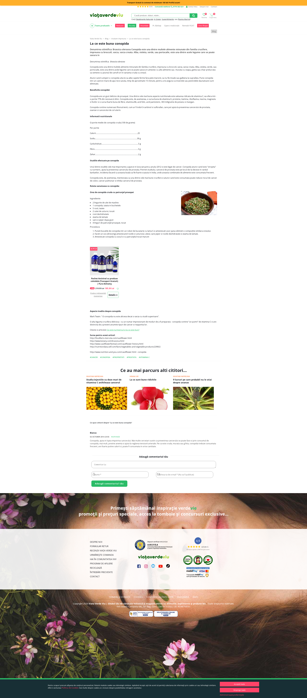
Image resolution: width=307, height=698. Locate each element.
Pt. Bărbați (157, 25)
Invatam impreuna (94, 376)
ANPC (195, 597)
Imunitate (144, 25)
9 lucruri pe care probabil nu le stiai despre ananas (192, 381)
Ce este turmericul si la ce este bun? (122, 330)
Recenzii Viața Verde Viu (103, 550)
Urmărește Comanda (102, 554)
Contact (214, 7)
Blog (214, 31)
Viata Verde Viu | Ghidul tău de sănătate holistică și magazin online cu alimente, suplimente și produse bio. (147, 603)
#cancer (94, 357)
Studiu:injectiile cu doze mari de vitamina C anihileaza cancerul (103, 381)
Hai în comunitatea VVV (103, 559)
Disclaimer (183, 597)
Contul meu (192, 7)
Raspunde (115, 437)
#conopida (105, 357)
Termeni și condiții (119, 597)
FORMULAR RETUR (99, 546)
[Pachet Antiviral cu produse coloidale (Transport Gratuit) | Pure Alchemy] (104, 261)
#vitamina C (144, 357)
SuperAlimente (168, 19)
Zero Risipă (203, 25)
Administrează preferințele (232, 695)
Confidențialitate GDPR (159, 597)
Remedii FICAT (188, 25)
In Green (157, 19)
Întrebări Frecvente (101, 572)
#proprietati (118, 357)
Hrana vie (134, 376)
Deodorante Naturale (144, 19)
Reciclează (96, 567)
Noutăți (132, 25)
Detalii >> (113, 295)
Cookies (138, 597)
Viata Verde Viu (96, 38)
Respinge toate (239, 690)
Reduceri (120, 25)
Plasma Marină (184, 19)
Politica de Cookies (70, 687)
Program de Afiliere (101, 563)
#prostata (131, 357)
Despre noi (204, 7)
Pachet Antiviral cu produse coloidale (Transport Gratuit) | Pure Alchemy (104, 281)
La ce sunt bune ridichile (143, 379)
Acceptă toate (239, 684)
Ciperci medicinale (171, 25)
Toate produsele (102, 25)
